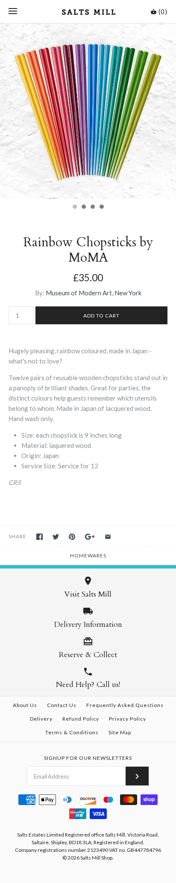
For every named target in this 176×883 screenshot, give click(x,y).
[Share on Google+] (90, 537)
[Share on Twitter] (56, 537)
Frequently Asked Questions (125, 705)
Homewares (88, 555)
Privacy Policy (127, 719)
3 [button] (92, 207)
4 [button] (101, 207)
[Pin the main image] (72, 537)
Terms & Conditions (72, 732)
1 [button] (74, 207)
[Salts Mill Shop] (88, 11)
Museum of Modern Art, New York (93, 293)
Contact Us (61, 705)
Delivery (41, 719)
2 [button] (83, 207)
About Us (25, 705)
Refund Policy (80, 719)
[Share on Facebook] (39, 537)
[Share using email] (108, 537)
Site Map (120, 732)
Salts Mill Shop (96, 857)
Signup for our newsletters (88, 758)
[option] (88, 111)
